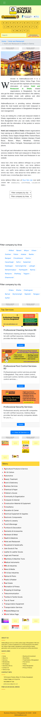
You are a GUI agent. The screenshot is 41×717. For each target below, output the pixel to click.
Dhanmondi (9, 277)
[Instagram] (9, 706)
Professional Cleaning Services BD (20, 330)
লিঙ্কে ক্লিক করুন (27, 180)
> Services (4, 660)
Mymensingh (17, 294)
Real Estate (8, 583)
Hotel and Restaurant (12, 542)
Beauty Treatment (11, 479)
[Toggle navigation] (4, 3)
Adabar (23, 254)
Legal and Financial (11, 555)
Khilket (11, 250)
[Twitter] (6, 706)
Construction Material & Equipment (17, 503)
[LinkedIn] (12, 706)
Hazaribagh (9, 262)
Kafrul (18, 262)
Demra (28, 258)
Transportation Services (13, 607)
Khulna (18, 290)
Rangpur (36, 294)
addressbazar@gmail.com (10, 684)
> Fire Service (26, 662)
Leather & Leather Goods (13, 552)
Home (4, 41)
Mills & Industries (10, 566)
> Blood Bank (25, 658)
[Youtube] (16, 706)
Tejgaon (26, 274)
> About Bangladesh (27, 665)
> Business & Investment (29, 656)
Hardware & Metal (11, 535)
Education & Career (11, 510)
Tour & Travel (9, 600)
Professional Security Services (18, 407)
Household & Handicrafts (13, 545)
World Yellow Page (11, 614)
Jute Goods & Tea (11, 548)
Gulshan (8, 254)
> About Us (4, 658)
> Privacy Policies (27, 667)
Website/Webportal (11, 611)
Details (21, 345)
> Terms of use (5, 669)
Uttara (33, 250)
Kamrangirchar (20, 266)
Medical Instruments (11, 562)
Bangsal (8, 258)
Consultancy (9, 507)
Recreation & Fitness (12, 587)
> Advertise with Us (6, 665)
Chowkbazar (18, 258)
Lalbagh (32, 266)
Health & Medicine (11, 538)
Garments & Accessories (13, 531)
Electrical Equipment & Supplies (16, 514)
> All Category (5, 664)
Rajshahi (28, 294)
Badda (31, 254)
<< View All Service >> (20, 432)
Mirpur (26, 250)
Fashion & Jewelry (11, 521)
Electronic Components (13, 517)
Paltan (16, 254)
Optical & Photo (10, 576)
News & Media (9, 569)
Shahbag (17, 274)
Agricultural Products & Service (16, 469)
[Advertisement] (20, 222)
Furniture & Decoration (12, 528)
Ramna (32, 270)
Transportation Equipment (14, 604)
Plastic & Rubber (10, 580)
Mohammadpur (10, 270)
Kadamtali (27, 262)
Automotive (8, 476)
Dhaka (11, 290)
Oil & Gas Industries (11, 573)
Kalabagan (9, 266)
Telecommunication (11, 593)
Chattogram (28, 290)
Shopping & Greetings (12, 590)
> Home (3, 656)
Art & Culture (9, 472)
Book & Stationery (11, 483)
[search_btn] (25, 35)
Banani (18, 250)
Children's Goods (10, 493)
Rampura (8, 274)
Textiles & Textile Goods (13, 597)
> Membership (5, 662)
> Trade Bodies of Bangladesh (30, 660)
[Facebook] (2, 706)
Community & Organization (14, 496)
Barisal (7, 294)
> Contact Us (5, 667)
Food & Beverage (10, 524)
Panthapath (23, 270)
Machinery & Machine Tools (14, 559)
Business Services (11, 486)
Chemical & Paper (11, 490)
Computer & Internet (12, 500)
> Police (24, 664)
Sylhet (7, 298)
